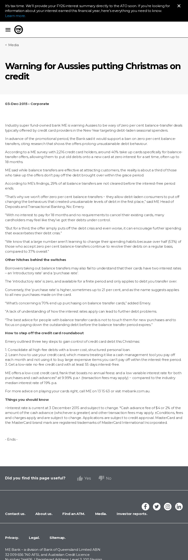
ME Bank (18, 29)
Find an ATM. (73, 514)
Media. (100, 514)
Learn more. (15, 16)
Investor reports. (131, 514)
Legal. (34, 537)
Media (13, 45)
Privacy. (12, 537)
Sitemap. (57, 537)
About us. (44, 514)
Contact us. (15, 514)
